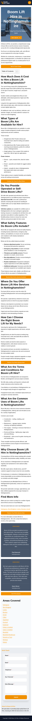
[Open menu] (29, 2)
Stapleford (5, 620)
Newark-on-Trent (7, 637)
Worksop (5, 639)
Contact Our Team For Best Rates (16, 181)
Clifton (4, 617)
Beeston (23, 509)
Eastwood (5, 625)
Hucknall (5, 622)
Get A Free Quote (16, 593)
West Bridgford (12, 509)
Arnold (28, 509)
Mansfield (5, 632)
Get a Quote (15, 37)
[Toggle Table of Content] (16, 71)
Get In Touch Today (16, 66)
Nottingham (4, 509)
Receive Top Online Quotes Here (16, 362)
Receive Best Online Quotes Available (16, 277)
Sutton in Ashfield (7, 629)
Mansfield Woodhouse (9, 634)
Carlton (19, 509)
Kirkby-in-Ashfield (8, 627)
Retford (5, 642)
